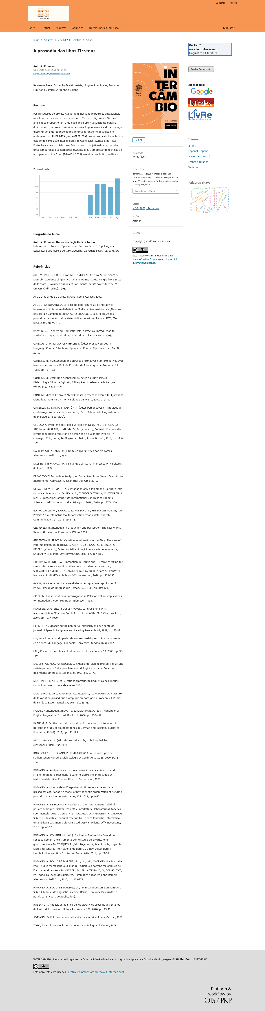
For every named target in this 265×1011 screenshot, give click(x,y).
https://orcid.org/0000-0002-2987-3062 (51, 73)
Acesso (233, 2)
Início (36, 40)
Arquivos (61, 28)
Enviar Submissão (201, 69)
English (192, 145)
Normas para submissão (104, 28)
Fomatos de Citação (145, 191)
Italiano (193, 167)
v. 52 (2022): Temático (69, 40)
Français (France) (198, 162)
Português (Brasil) (199, 156)
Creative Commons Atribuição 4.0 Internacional (95, 972)
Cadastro (221, 2)
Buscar (230, 28)
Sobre (32, 28)
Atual (47, 28)
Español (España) (198, 151)
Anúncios (77, 28)
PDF (140, 140)
